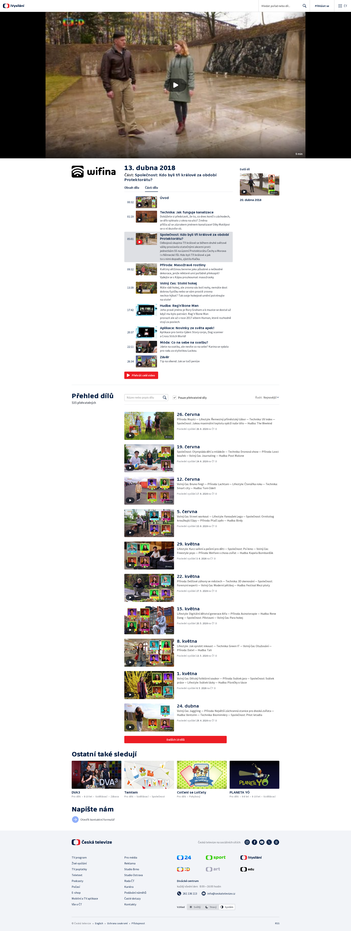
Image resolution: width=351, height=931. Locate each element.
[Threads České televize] (276, 842)
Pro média (130, 857)
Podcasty (77, 881)
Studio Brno (131, 869)
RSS (277, 923)
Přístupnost (138, 923)
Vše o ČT (77, 904)
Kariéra (128, 887)
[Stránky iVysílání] (251, 859)
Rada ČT (129, 881)
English (99, 923)
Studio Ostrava (133, 875)
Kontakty (130, 904)
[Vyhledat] (164, 397)
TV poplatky (79, 869)
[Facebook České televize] (254, 842)
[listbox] (211, 907)
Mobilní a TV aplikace (85, 898)
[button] (175, 85)
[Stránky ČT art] (213, 870)
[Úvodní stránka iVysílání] (17, 6)
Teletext (77, 875)
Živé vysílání (79, 863)
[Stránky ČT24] (184, 859)
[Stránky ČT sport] (216, 859)
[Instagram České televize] (247, 842)
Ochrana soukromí (117, 923)
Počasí (76, 887)
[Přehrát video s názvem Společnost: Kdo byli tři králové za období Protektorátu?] (175, 85)
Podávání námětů (135, 892)
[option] (195, 907)
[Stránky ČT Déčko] (183, 870)
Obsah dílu (131, 187)
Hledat (304, 6)
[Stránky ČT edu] (247, 870)
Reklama (129, 863)
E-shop (76, 892)
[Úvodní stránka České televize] (92, 842)
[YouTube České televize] (262, 842)
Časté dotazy (132, 898)
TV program (79, 857)
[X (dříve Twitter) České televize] (269, 842)
